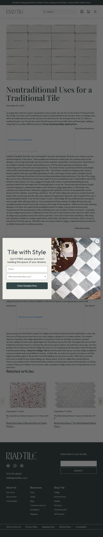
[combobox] (26, 277)
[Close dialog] (97, 241)
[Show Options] (45, 277)
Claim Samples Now (27, 285)
